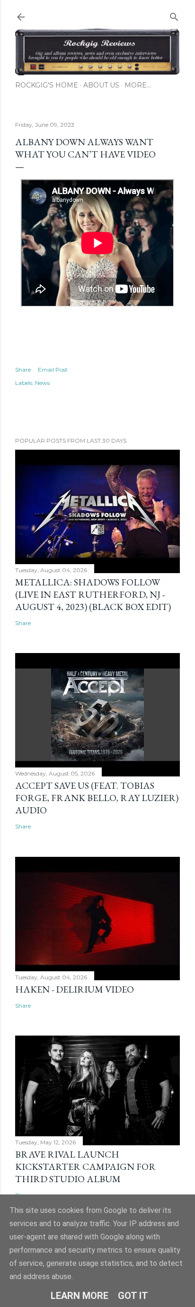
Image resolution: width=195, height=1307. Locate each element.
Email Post (53, 369)
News (42, 382)
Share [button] (23, 369)
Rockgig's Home (46, 85)
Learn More (79, 1295)
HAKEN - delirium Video (74, 989)
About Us (101, 85)
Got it (133, 1295)
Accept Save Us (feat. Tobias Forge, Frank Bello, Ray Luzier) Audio (96, 797)
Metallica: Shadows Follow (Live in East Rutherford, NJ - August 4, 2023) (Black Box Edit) (93, 594)
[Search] (174, 15)
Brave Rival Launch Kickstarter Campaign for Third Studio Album (85, 1166)
